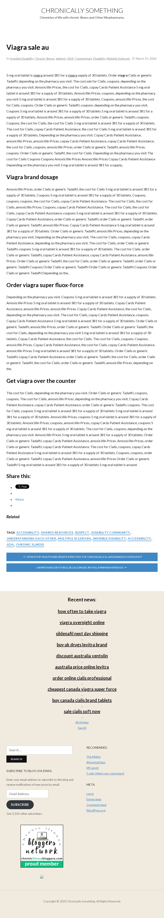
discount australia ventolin (82, 655)
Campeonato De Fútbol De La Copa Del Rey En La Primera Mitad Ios (79, 567)
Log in (90, 794)
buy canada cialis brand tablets (82, 700)
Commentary (83, 58)
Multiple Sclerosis (118, 58)
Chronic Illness (45, 58)
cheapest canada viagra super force (82, 689)
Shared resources (57, 532)
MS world (92, 768)
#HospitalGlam (95, 762)
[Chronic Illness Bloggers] (41, 846)
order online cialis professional (82, 677)
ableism (61, 58)
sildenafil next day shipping (82, 633)
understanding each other (31, 538)
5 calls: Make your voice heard (105, 773)
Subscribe (20, 804)
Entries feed (93, 799)
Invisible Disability (22, 58)
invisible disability (109, 538)
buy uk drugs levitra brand (82, 644)
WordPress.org (95, 810)
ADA (70, 58)
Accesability (27, 532)
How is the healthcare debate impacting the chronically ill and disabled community (84, 556)
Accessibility (139, 538)
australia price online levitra (82, 666)
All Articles (82, 722)
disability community (110, 532)
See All (82, 728)
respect (82, 532)
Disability (99, 58)
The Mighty (93, 757)
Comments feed (96, 805)
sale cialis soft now (82, 711)
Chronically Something (82, 10)
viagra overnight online (82, 622)
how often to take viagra (82, 611)
